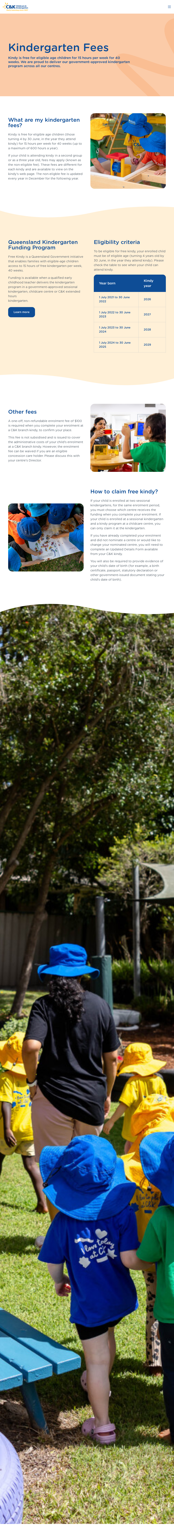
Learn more (22, 312)
